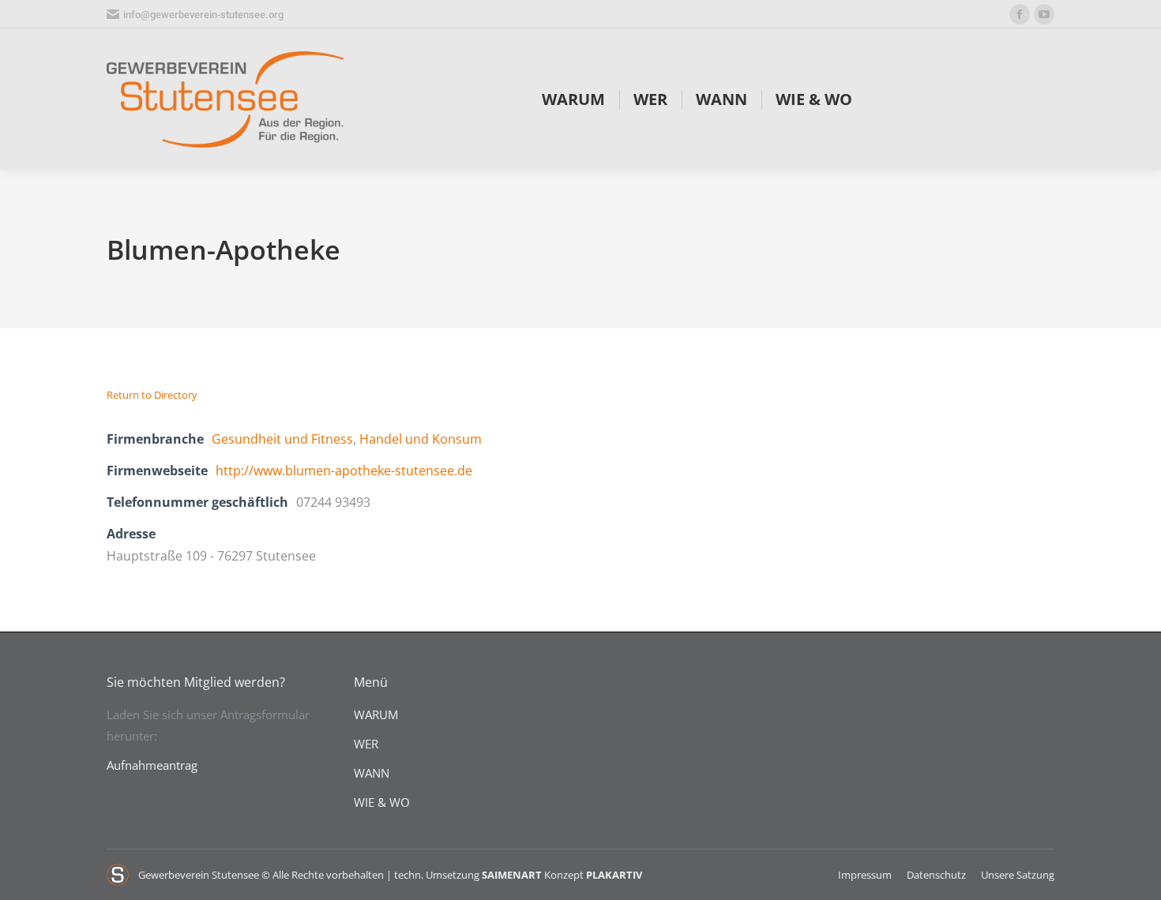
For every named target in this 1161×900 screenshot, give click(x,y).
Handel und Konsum (420, 439)
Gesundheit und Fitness (282, 439)
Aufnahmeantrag (152, 765)
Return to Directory (152, 395)
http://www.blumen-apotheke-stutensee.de (344, 470)
